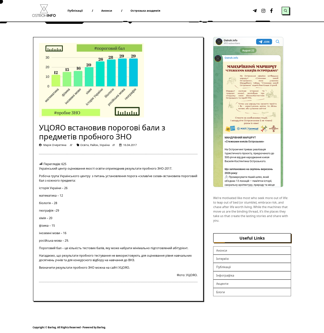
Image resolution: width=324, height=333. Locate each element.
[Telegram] (254, 11)
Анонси (221, 250)
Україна (105, 145)
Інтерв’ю (222, 259)
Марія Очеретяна (55, 145)
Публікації (223, 267)
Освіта (84, 145)
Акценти (222, 284)
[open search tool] (286, 11)
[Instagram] (262, 11)
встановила (171, 176)
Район (94, 145)
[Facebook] (271, 11)
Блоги (220, 292)
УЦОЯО (123, 267)
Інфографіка (225, 275)
